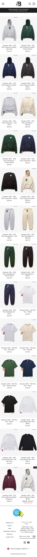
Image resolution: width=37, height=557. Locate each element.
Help (9, 528)
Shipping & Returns (9, 531)
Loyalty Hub (10, 537)
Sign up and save (27, 522)
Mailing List (9, 522)
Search (9, 525)
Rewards (10, 534)
